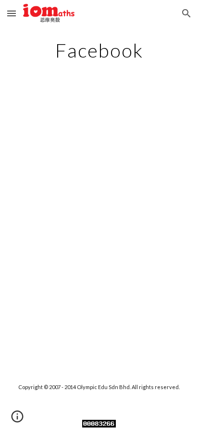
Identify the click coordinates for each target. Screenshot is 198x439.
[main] (99, 50)
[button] (11, 13)
